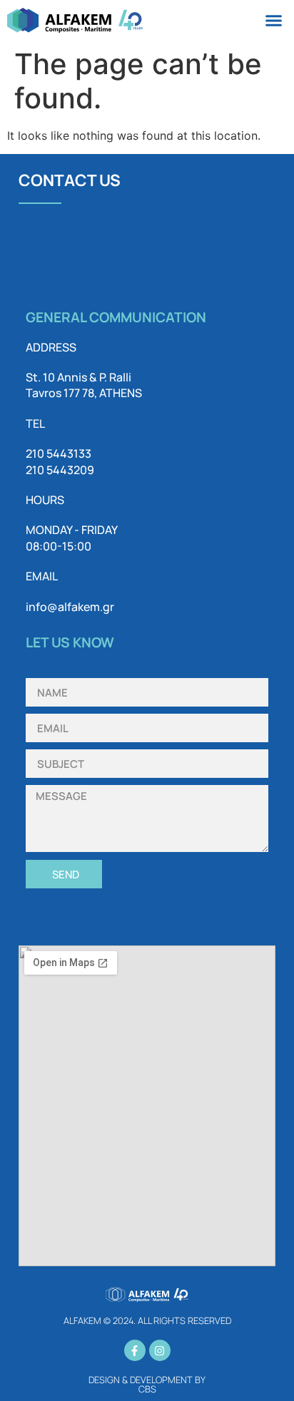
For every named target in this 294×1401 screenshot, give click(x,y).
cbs (147, 1388)
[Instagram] (160, 1350)
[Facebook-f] (135, 1350)
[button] (274, 20)
